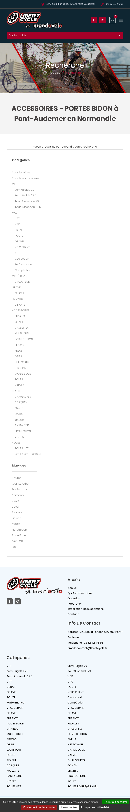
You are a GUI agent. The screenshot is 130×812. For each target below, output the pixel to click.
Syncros (17, 512)
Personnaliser (69, 807)
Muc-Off (17, 541)
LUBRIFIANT (21, 368)
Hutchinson (19, 529)
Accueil (54, 73)
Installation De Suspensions (86, 609)
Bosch (16, 506)
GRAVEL (19, 241)
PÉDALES (20, 316)
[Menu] (121, 20)
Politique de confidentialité (95, 807)
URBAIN (19, 230)
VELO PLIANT (22, 247)
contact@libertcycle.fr (92, 648)
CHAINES (20, 322)
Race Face (19, 535)
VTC (17, 224)
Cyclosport (22, 258)
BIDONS (19, 345)
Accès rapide (17, 35)
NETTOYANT (22, 362)
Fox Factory (19, 489)
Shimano (18, 495)
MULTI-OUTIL (22, 333)
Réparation (75, 604)
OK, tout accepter (116, 802)
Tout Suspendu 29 (27, 201)
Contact (73, 614)
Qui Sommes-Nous (80, 593)
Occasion (74, 598)
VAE (14, 212)
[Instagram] (102, 20)
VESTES (19, 437)
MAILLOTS (20, 414)
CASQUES (21, 402)
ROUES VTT (22, 448)
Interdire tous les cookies (40, 807)
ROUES (19, 379)
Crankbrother (20, 483)
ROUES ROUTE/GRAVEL (29, 454)
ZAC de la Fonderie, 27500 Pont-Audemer (70, 4)
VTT (14, 184)
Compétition (23, 270)
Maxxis (16, 524)
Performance (23, 264)
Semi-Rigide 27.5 (25, 195)
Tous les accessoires (25, 178)
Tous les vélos (21, 172)
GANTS (19, 408)
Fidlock (16, 518)
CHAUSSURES (23, 396)
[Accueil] (34, 20)
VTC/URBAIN (19, 276)
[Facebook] (94, 20)
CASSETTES (22, 327)
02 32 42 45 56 (114, 4)
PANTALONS (22, 425)
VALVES (19, 385)
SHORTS (20, 419)
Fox (14, 547)
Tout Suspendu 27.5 (28, 207)
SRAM (15, 501)
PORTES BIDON (24, 339)
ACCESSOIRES (20, 310)
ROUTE (19, 235)
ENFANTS (17, 299)
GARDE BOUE (23, 373)
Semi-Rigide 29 (24, 189)
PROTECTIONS (23, 431)
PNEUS (19, 350)
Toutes (16, 478)
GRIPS (18, 356)
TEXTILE (16, 391)
